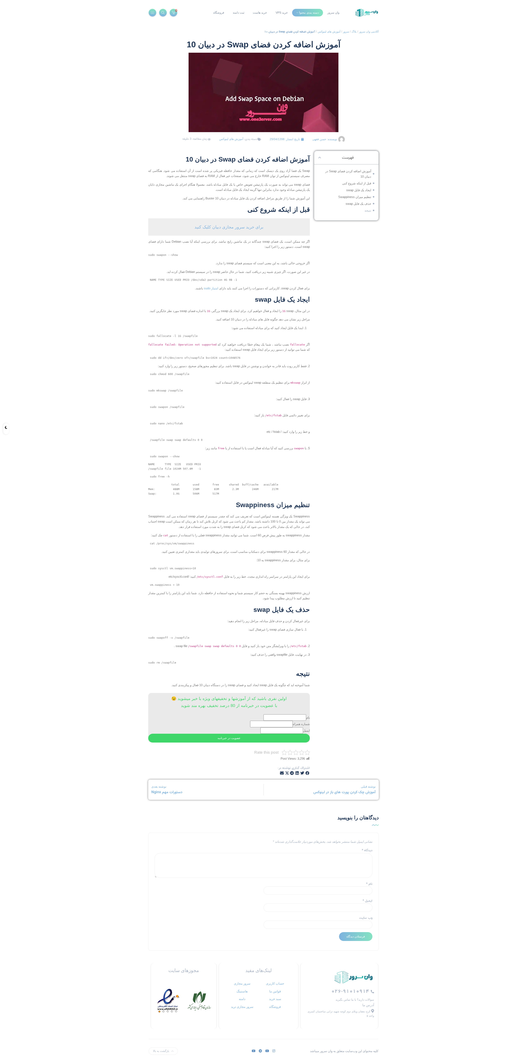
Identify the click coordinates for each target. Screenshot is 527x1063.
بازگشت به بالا (161, 1051)
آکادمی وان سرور (369, 31)
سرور (346, 31)
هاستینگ (242, 991)
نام (308, 717)
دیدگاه (367, 850)
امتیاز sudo (211, 288)
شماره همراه (301, 724)
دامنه (242, 999)
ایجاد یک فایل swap (358, 190)
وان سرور (333, 12)
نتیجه (368, 210)
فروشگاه (218, 12)
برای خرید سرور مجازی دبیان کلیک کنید (229, 227)
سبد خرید (275, 999)
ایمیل (306, 730)
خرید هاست (260, 12)
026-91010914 (351, 991)
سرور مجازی (242, 983)
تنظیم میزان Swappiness (354, 197)
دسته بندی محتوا (309, 12)
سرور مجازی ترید (242, 1006)
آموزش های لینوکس (329, 31)
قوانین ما (275, 991)
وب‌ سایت (365, 917)
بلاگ (354, 31)
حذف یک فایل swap (358, 203)
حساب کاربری (275, 983)
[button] (319, 157)
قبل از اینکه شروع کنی (356, 183)
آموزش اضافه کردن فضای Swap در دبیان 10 (348, 173)
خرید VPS (282, 12)
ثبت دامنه (238, 12)
